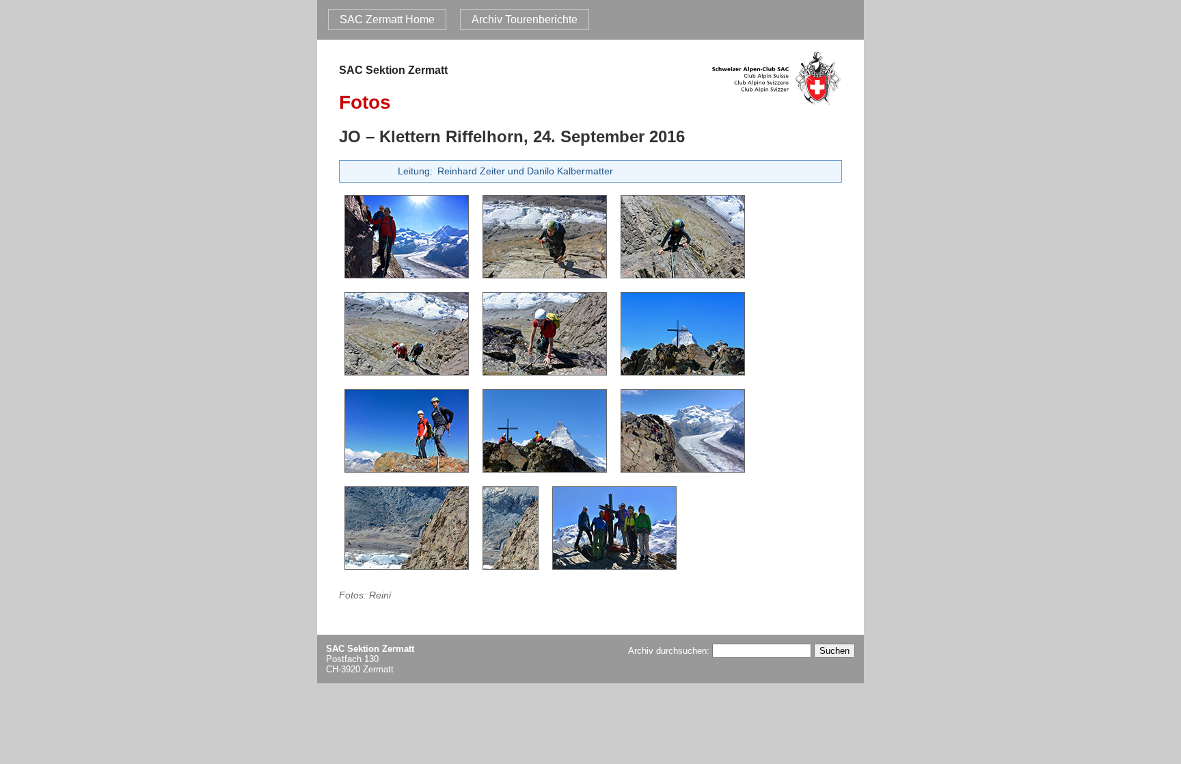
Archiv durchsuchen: (670, 651)
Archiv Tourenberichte (525, 19)
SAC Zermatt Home (387, 19)
